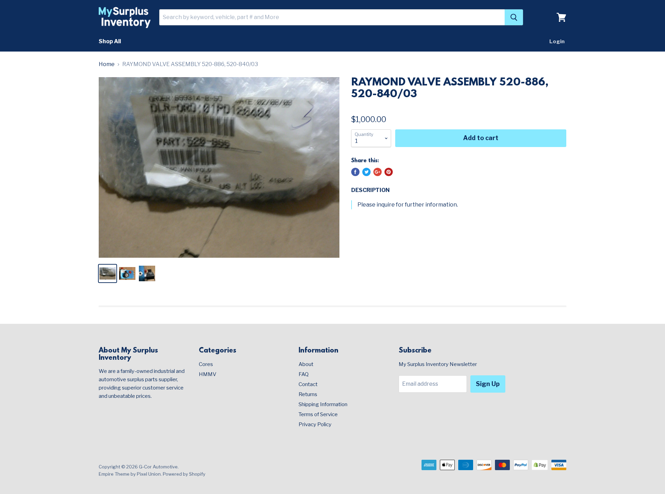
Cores (206, 364)
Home (107, 64)
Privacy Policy (315, 424)
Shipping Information (323, 404)
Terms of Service (318, 414)
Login (557, 41)
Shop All (110, 41)
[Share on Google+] (377, 172)
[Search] (514, 17)
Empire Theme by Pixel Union (130, 474)
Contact (308, 384)
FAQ (304, 374)
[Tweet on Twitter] (366, 172)
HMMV (207, 374)
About (306, 364)
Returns (308, 394)
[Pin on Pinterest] (388, 172)
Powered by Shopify (184, 474)
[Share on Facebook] (355, 172)
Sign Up (488, 383)
